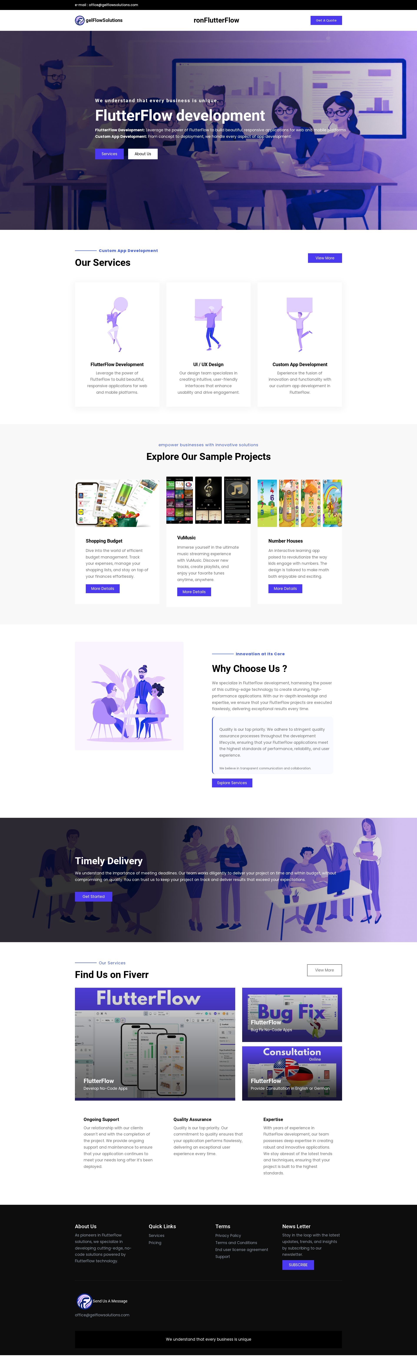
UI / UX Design (208, 364)
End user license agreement (241, 1249)
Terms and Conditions (236, 1242)
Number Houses (285, 541)
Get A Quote (326, 20)
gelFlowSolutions (104, 20)
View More (325, 258)
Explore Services (232, 782)
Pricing (155, 1242)
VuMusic (186, 537)
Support (222, 1256)
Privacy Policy (228, 1235)
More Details (102, 588)
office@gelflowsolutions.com (113, 5)
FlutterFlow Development (117, 364)
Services (109, 153)
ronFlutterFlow (216, 20)
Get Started (94, 896)
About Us (143, 153)
